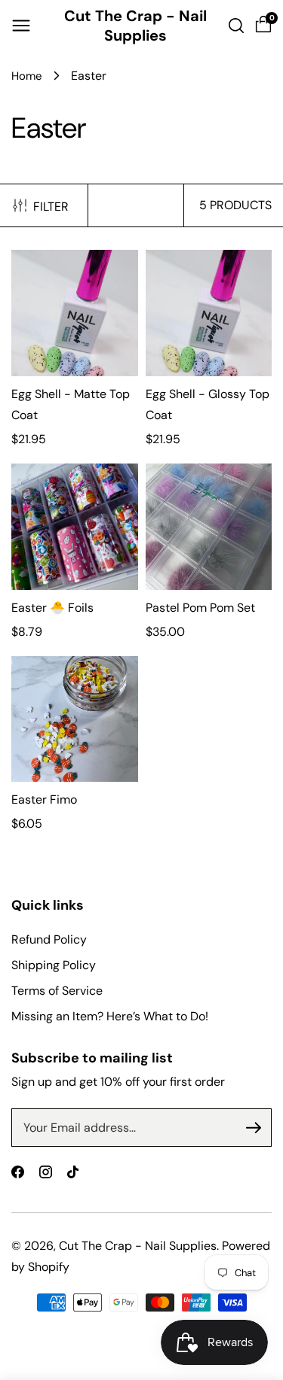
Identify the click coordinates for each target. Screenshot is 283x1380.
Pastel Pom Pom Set (200, 608)
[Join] (254, 1128)
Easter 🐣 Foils (52, 608)
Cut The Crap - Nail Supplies (138, 1246)
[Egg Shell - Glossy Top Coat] (209, 313)
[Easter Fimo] (74, 719)
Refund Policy (49, 939)
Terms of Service (57, 991)
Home (26, 76)
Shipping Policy (53, 965)
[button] (21, 26)
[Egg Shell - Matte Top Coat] (74, 313)
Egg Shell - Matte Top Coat (70, 405)
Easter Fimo (44, 799)
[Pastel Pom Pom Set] (209, 527)
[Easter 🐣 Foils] (74, 527)
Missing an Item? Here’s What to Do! (109, 1016)
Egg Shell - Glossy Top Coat (207, 405)
